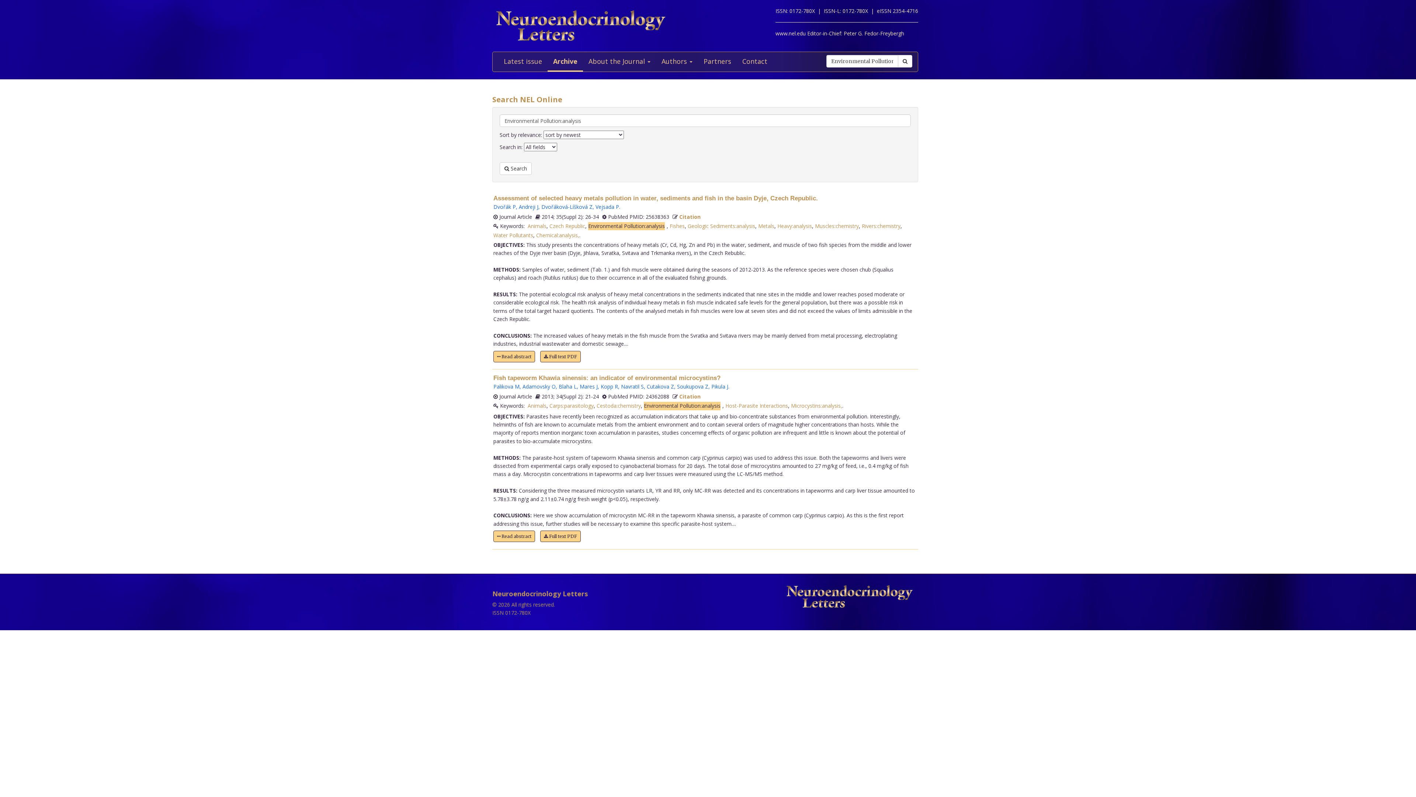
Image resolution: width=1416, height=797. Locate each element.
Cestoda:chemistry (619, 405)
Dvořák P (504, 206)
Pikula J (719, 386)
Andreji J (528, 206)
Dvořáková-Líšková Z (567, 206)
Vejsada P (607, 206)
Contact (754, 61)
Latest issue (523, 61)
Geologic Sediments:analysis (721, 226)
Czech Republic (567, 226)
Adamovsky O (539, 386)
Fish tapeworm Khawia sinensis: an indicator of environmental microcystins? (607, 378)
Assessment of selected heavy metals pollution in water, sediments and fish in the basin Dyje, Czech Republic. (655, 198)
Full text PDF (562, 356)
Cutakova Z (660, 386)
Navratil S (632, 386)
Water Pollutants (513, 235)
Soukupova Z (692, 386)
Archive (565, 61)
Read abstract (515, 356)
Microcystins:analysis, (816, 405)
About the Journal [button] (618, 61)
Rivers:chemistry (881, 226)
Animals (537, 226)
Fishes (677, 226)
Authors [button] (675, 61)
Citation (690, 216)
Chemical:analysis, (557, 235)
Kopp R (609, 386)
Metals (766, 226)
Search (518, 168)
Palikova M (506, 386)
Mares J (589, 386)
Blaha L (568, 386)
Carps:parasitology (571, 405)
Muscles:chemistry (837, 226)
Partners (717, 61)
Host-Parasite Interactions (756, 405)
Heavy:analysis (794, 226)
